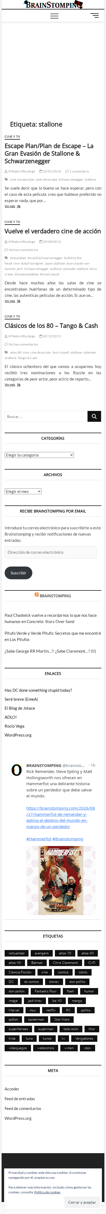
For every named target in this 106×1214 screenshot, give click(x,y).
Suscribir (18, 572)
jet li (20, 269)
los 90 (57, 1000)
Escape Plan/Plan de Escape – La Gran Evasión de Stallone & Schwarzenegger (49, 153)
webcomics (45, 1048)
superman (45, 1029)
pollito (86, 1010)
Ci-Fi (91, 962)
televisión (71, 1029)
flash (70, 991)
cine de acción (40, 352)
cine (13, 179)
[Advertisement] (53, 63)
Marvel (14, 1010)
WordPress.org (18, 734)
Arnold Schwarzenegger (45, 258)
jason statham (55, 263)
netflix (51, 1010)
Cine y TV (12, 136)
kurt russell (61, 352)
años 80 (15, 352)
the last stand (49, 274)
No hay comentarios (23, 250)
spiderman (36, 1019)
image (13, 1000)
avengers (42, 953)
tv (63, 1038)
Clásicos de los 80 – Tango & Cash (51, 325)
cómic (83, 972)
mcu (33, 1010)
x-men (69, 1048)
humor (89, 991)
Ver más (21, 206)
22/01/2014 (51, 171)
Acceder (12, 1088)
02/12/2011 (51, 336)
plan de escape (47, 179)
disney (54, 981)
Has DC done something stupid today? (38, 690)
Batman (37, 962)
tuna (29, 1038)
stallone (90, 179)
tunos (47, 1038)
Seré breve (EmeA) (21, 699)
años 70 (65, 953)
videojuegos (18, 1048)
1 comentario (79, 171)
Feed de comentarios (23, 1108)
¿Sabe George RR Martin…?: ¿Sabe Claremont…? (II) (50, 651)
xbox (87, 1048)
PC (68, 1010)
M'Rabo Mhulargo (21, 171)
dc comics (31, 981)
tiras (12, 1038)
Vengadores (84, 1038)
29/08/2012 (51, 242)
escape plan (26, 179)
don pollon (16, 991)
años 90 (15, 962)
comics (63, 972)
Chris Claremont (65, 962)
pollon (13, 1019)
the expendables (27, 274)
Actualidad (18, 258)
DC (11, 981)
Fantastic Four (46, 991)
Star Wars (62, 1019)
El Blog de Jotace (20, 708)
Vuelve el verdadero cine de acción (53, 231)
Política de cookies (47, 1192)
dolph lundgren (32, 263)
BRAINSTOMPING (55, 595)
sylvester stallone (75, 269)
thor (92, 1029)
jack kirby (35, 1000)
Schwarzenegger (71, 179)
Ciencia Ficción (20, 972)
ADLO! (11, 717)
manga (77, 1000)
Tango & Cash (27, 358)
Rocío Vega (14, 726)
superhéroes (18, 1029)
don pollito (77, 981)
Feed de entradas (20, 1098)
